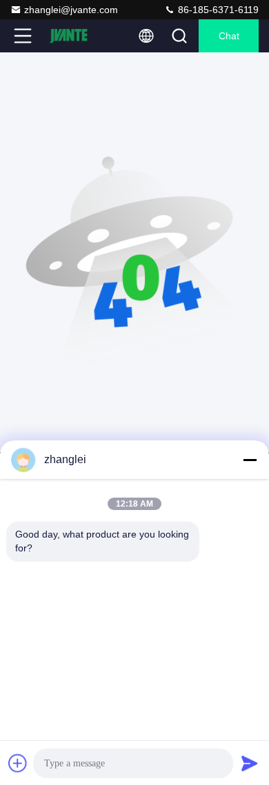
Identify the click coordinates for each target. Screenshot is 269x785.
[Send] (250, 763)
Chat (229, 35)
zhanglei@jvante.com (71, 9)
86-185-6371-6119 (217, 9)
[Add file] (18, 763)
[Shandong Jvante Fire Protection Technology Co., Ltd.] (68, 35)
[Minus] (249, 459)
